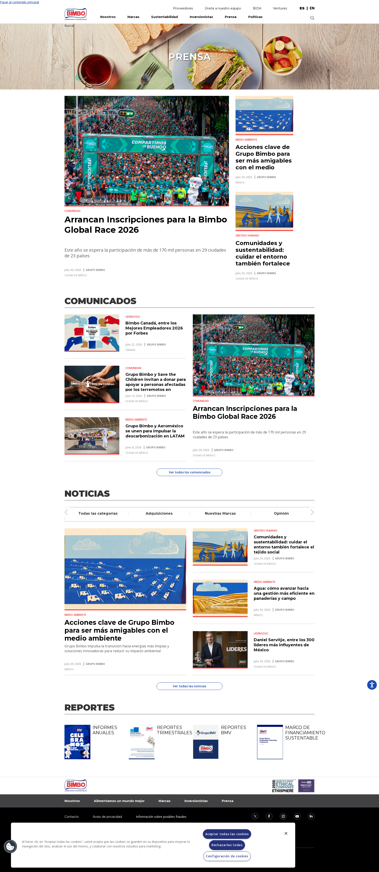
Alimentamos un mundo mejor (119, 801)
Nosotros (108, 17)
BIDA (257, 8)
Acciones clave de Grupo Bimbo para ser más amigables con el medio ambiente (264, 160)
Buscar (69, 25)
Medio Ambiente (246, 139)
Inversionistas (201, 17)
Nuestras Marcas (220, 513)
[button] (10, 847)
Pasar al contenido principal (19, 2)
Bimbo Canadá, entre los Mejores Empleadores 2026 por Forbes (154, 328)
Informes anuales (105, 730)
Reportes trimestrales (171, 730)
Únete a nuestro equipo (223, 8)
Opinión (281, 513)
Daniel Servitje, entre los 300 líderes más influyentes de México (284, 644)
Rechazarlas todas (227, 845)
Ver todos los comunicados (189, 472)
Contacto (71, 817)
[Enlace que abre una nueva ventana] (252, 816)
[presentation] (66, 512)
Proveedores (183, 8)
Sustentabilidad (164, 17)
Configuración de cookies (227, 856)
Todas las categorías (98, 513)
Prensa (230, 17)
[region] (153, 845)
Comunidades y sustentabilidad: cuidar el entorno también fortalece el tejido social (263, 257)
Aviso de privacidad (107, 817)
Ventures (280, 8)
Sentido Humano (247, 235)
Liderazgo (132, 317)
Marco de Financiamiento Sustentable (300, 733)
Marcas (133, 17)
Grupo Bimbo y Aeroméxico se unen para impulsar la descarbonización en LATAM (155, 431)
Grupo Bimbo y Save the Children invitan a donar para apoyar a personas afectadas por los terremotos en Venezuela (155, 384)
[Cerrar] (286, 833)
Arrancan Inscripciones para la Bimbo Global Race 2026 (245, 413)
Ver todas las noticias (189, 686)
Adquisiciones (159, 513)
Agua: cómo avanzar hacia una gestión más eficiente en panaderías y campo (284, 593)
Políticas (255, 17)
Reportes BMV (233, 730)
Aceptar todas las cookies (227, 834)
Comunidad (72, 211)
